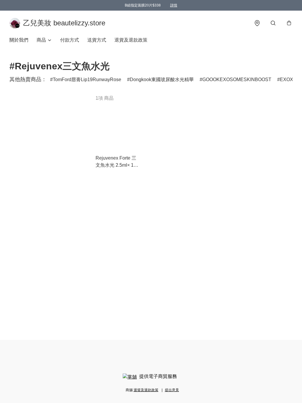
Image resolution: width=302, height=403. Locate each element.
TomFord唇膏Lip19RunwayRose (87, 79)
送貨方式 (96, 39)
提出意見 (172, 390)
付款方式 (69, 39)
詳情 (173, 5)
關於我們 (18, 39)
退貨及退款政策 (130, 39)
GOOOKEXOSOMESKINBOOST (236, 79)
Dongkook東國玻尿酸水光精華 (162, 79)
